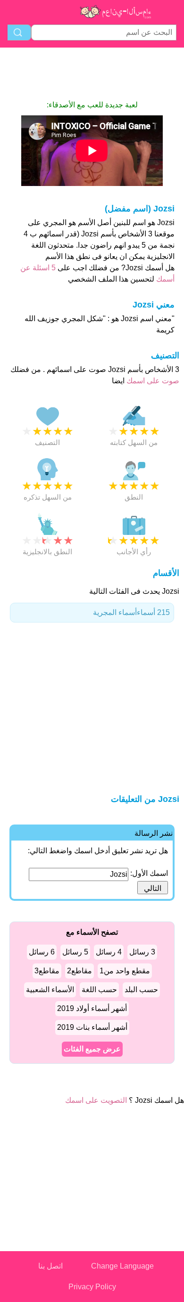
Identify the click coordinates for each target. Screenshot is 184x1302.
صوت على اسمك (152, 381)
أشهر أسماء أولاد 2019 (92, 1008)
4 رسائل (109, 952)
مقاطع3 (46, 971)
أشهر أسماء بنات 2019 (92, 1027)
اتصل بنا (50, 1266)
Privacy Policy (92, 1287)
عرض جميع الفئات (92, 1049)
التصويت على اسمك (96, 1100)
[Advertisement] (92, 73)
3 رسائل (142, 952)
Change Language (122, 1266)
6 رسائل (42, 952)
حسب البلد (141, 990)
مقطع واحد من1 (125, 971)
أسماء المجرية (131, 612)
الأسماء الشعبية (50, 990)
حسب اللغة (99, 990)
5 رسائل (75, 952)
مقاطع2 (79, 971)
